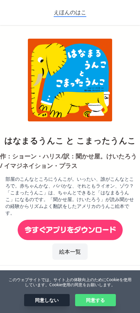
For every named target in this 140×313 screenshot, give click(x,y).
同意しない (47, 300)
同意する (95, 300)
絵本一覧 (70, 251)
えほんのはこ (70, 12)
